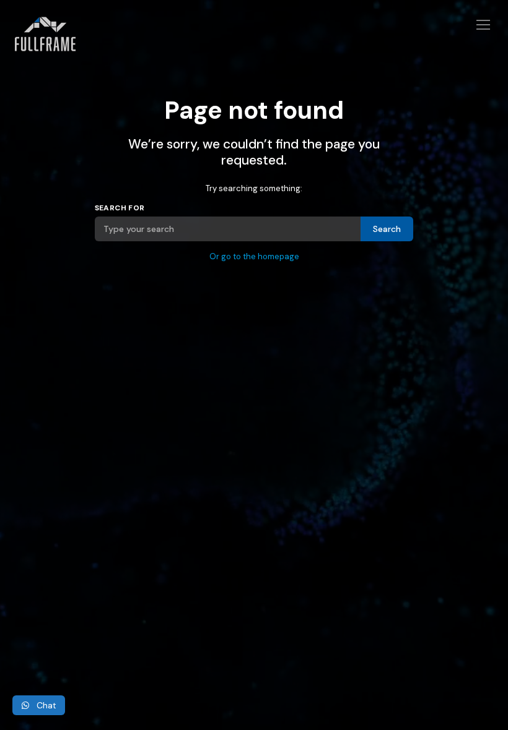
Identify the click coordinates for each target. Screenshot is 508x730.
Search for (120, 208)
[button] (38, 705)
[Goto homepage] (254, 41)
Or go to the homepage (254, 256)
